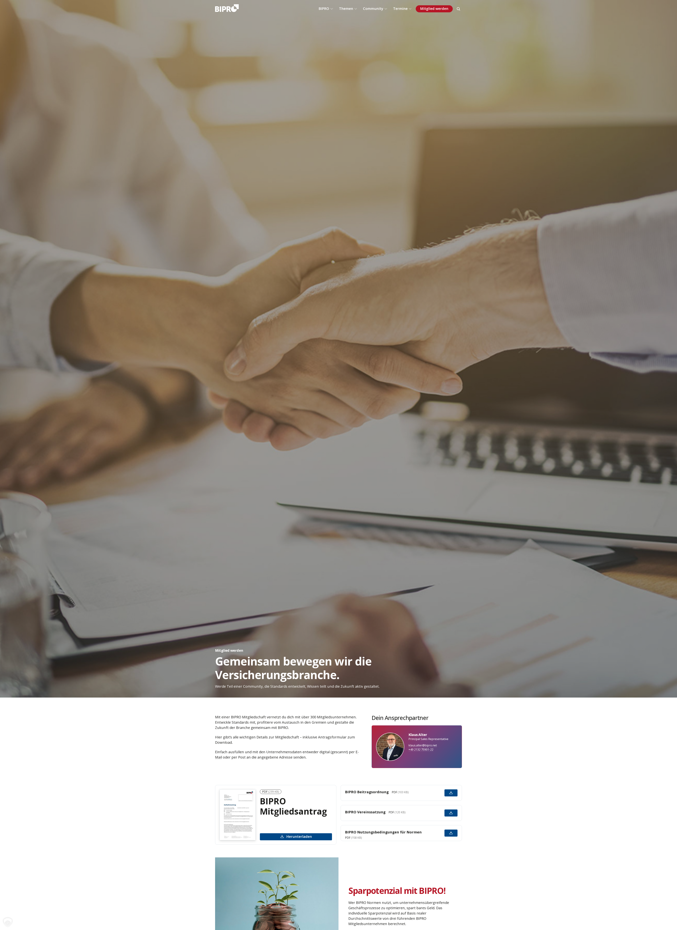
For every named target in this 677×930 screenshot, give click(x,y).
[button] (8, 922)
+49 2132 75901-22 (420, 749)
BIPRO (324, 8)
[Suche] (458, 8)
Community (373, 8)
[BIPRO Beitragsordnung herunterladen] (451, 792)
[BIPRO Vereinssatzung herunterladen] (451, 813)
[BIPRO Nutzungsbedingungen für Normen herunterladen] (451, 833)
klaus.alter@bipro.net (422, 745)
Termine (400, 8)
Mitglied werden (434, 8)
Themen (346, 8)
